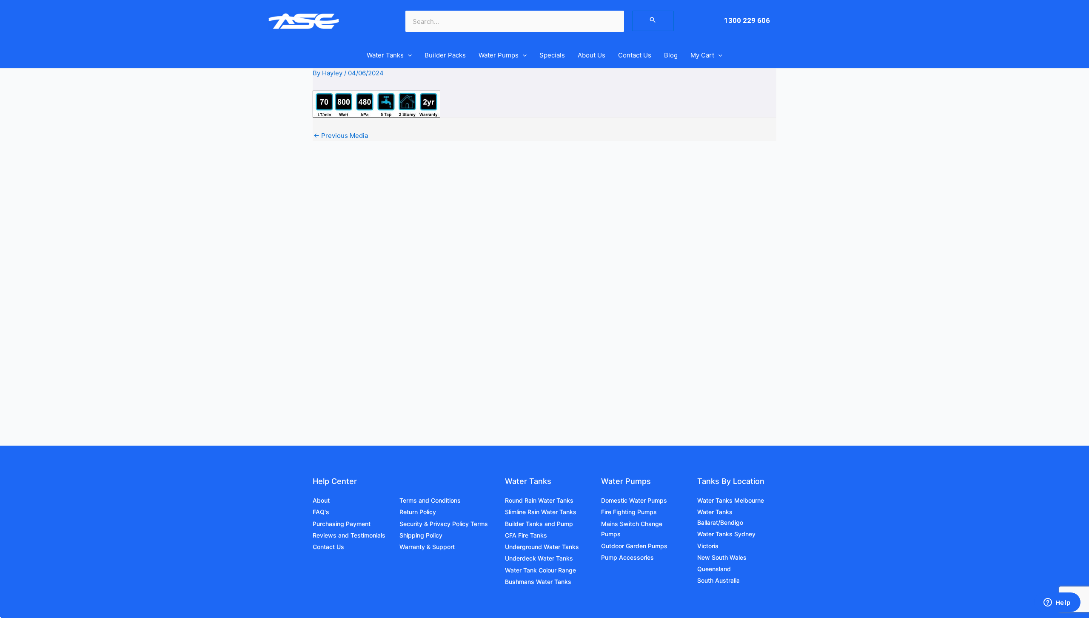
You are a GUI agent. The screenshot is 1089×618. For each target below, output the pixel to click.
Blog (671, 55)
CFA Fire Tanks (526, 535)
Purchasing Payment (342, 523)
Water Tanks (385, 55)
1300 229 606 (747, 20)
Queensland (714, 568)
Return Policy (417, 511)
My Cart (702, 55)
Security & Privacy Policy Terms (443, 523)
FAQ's (321, 511)
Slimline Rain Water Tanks (540, 511)
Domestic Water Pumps (634, 500)
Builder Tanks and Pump (539, 523)
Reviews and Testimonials (349, 535)
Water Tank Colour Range (540, 570)
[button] (408, 55)
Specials (552, 55)
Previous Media (341, 135)
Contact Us (634, 55)
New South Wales (722, 557)
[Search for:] (653, 21)
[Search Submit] (653, 21)
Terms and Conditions (430, 500)
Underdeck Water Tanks (539, 558)
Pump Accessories (627, 557)
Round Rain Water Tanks (539, 500)
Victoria (707, 545)
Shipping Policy (420, 535)
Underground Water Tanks (542, 546)
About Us (591, 55)
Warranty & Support (427, 546)
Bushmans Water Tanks (538, 581)
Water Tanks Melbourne (730, 500)
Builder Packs (445, 55)
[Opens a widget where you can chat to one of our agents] (1057, 603)
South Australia (718, 580)
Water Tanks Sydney (726, 534)
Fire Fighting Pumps (629, 511)
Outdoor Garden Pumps (634, 545)
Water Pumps (499, 55)
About (321, 500)
